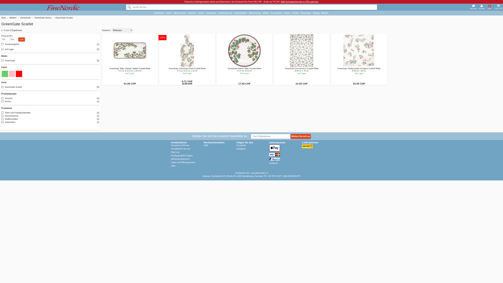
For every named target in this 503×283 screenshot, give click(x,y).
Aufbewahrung (225, 13)
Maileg (316, 13)
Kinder (295, 13)
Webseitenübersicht (180, 159)
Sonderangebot (52, 44)
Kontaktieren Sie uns (180, 149)
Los (21, 39)
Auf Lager (52, 49)
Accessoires (276, 13)
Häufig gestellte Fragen (182, 155)
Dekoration (211, 13)
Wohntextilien (240, 13)
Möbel (266, 13)
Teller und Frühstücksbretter (52, 113)
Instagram (241, 149)
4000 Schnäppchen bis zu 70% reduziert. (300, 2)
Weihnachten (180, 13)
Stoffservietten (52, 119)
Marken (324, 13)
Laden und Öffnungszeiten (183, 162)
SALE (169, 13)
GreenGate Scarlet (52, 87)
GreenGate (306, 13)
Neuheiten (159, 13)
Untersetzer (52, 122)
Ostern (287, 13)
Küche (201, 13)
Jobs (173, 166)
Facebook (241, 145)
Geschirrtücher (52, 116)
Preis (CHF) (6, 36)
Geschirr (192, 13)
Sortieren (106, 30)
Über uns (175, 152)
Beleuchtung (255, 13)
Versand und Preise (180, 145)
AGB (206, 145)
